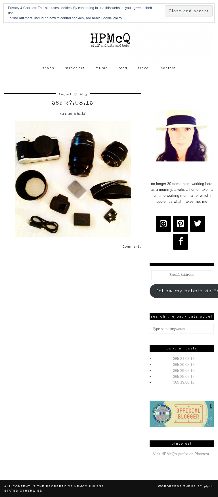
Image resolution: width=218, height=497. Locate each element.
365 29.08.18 (183, 370)
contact (168, 68)
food (123, 68)
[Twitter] (197, 224)
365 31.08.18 (183, 359)
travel (144, 68)
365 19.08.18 (183, 382)
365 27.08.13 (72, 103)
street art (75, 68)
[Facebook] (180, 242)
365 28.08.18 (183, 376)
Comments (132, 246)
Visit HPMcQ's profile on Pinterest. (181, 454)
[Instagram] (163, 224)
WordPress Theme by (186, 486)
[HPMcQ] (109, 31)
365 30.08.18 (183, 365)
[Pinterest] (180, 224)
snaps (48, 68)
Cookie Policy (111, 18)
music (101, 68)
